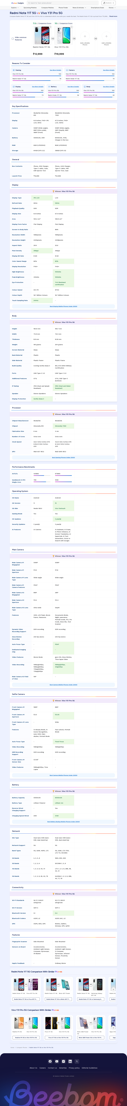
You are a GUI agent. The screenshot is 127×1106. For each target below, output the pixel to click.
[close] (50, 26)
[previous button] (13, 989)
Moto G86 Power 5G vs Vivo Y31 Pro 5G (91, 1037)
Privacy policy (74, 1068)
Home (12, 1047)
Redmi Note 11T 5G (41, 47)
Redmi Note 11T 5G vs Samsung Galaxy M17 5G (91, 999)
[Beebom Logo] (17, 3)
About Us (33, 1068)
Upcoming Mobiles (30, 8)
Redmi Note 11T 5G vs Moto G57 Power (59, 999)
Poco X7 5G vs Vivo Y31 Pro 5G (58, 1037)
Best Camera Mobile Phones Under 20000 (63, 684)
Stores (111, 8)
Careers (42, 1068)
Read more (113, 16)
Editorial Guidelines (89, 1068)
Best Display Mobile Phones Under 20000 (63, 306)
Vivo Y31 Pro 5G (61, 47)
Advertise (63, 1068)
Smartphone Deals (97, 8)
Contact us (52, 1068)
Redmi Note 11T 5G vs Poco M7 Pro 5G (26, 999)
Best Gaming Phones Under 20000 (63, 457)
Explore (14, 8)
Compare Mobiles (47, 8)
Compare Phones (21, 1047)
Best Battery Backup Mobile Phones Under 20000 (63, 821)
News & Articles (78, 8)
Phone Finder (63, 8)
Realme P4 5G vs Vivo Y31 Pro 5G (26, 1037)
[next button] (113, 989)
